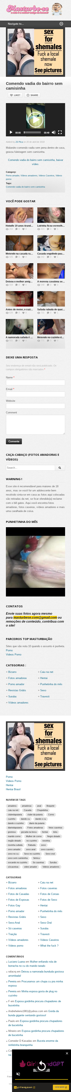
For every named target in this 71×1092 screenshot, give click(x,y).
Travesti (45, 696)
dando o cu (40, 819)
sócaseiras (13, 867)
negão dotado (14, 840)
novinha (46, 840)
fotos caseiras (55, 827)
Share (34, 95)
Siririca (36, 858)
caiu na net (13, 810)
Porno (9, 650)
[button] (35, 120)
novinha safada (15, 845)
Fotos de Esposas (18, 899)
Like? (17, 95)
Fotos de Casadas (18, 894)
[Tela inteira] (60, 132)
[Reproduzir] (11, 132)
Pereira (12, 981)
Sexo (43, 690)
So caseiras (38, 862)
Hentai (44, 678)
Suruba (12, 696)
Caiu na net (46, 671)
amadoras (27, 806)
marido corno (14, 836)
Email (9, 389)
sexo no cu (13, 854)
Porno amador (12, 175)
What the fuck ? (49, 945)
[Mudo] (54, 132)
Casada (27, 810)
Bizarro (12, 671)
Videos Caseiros (46, 175)
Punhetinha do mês (51, 684)
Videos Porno (13, 654)
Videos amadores (51, 867)
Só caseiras (15, 928)
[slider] (32, 132)
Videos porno (15, 945)
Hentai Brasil (13, 789)
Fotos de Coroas (49, 894)
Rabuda (32, 845)
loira (55, 832)
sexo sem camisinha (18, 858)
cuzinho (11, 819)
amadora (12, 806)
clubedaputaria (15, 814)
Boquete (50, 806)
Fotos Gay (14, 905)
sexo (43, 845)
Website (10, 400)
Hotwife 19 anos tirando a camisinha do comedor (33, 225)
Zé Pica (19, 142)
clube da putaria (35, 814)
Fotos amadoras (17, 678)
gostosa (12, 832)
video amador (30, 867)
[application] (35, 120)
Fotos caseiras (48, 888)
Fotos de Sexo (48, 899)
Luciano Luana (16, 961)
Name (9, 377)
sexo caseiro (47, 849)
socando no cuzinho (17, 862)
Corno (51, 814)
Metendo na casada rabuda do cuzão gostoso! (31, 253)
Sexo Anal (14, 922)
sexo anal (30, 849)
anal (39, 806)
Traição (12, 934)
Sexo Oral (46, 922)
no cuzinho (31, 840)
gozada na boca (28, 832)
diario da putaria (36, 823)
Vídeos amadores (29, 175)
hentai (45, 832)
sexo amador (14, 849)
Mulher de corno (34, 836)
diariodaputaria (15, 827)
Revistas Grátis (17, 690)
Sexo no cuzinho (32, 854)
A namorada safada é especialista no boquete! (32, 337)
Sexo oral (50, 854)
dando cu (25, 819)
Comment (11, 412)
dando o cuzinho (16, 823)
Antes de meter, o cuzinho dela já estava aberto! (33, 309)
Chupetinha (42, 810)
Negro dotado (53, 836)
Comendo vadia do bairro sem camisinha (25, 187)
